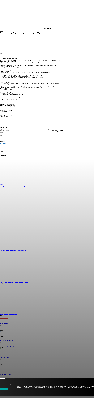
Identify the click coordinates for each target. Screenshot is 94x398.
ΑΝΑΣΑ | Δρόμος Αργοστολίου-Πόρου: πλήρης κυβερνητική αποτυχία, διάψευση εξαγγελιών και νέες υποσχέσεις (18, 186)
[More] (93, 55)
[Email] (87, 55)
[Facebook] (79, 55)
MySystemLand (22, 395)
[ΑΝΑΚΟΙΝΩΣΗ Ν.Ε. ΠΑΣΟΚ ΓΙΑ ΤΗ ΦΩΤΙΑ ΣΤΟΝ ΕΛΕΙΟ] (47, 203)
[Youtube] (7, 389)
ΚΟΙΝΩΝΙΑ (2, 151)
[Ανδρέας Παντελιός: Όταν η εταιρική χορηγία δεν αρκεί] (47, 299)
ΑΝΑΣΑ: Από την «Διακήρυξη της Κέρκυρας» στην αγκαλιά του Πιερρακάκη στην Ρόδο (14, 250)
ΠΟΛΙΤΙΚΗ (1, 184)
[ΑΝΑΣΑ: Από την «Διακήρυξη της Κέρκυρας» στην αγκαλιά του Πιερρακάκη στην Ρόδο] (47, 235)
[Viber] (90, 55)
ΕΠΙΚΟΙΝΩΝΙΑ (2, 378)
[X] (82, 55)
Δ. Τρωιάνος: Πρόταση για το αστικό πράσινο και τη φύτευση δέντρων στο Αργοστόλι (14, 282)
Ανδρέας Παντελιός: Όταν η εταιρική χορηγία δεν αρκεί (9, 314)
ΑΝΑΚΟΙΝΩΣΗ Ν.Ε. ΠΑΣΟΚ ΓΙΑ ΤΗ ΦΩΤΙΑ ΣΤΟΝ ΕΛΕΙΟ (8, 218)
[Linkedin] (85, 55)
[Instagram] (3, 389)
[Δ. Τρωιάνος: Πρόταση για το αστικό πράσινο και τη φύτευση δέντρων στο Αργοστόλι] (47, 267)
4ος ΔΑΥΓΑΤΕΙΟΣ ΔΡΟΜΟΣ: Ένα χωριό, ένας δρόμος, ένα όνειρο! (10, 152)
